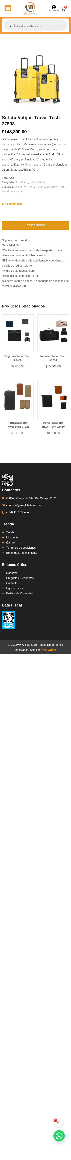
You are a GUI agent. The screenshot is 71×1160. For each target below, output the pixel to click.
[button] (8, 8)
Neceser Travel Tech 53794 (53, 358)
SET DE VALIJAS (24, 187)
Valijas (33, 182)
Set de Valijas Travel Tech (50, 187)
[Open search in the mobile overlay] (35, 25)
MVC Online (48, 649)
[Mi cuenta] (54, 7)
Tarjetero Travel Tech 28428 (17, 358)
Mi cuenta (54, 10)
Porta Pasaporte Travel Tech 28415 (53, 424)
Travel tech (22, 182)
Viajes (41, 182)
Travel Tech (8, 191)
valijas (19, 191)
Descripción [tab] (36, 225)
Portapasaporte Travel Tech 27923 (17, 424)
